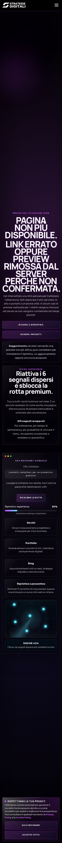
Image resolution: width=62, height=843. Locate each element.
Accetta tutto (31, 835)
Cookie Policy (23, 817)
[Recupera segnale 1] (14, 604)
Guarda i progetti (31, 334)
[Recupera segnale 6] (26, 630)
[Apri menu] (56, 5)
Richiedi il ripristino (31, 325)
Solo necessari (31, 825)
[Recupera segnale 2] (43, 609)
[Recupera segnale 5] (45, 626)
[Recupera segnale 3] (30, 615)
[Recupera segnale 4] (15, 621)
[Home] (13, 5)
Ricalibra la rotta (31, 498)
